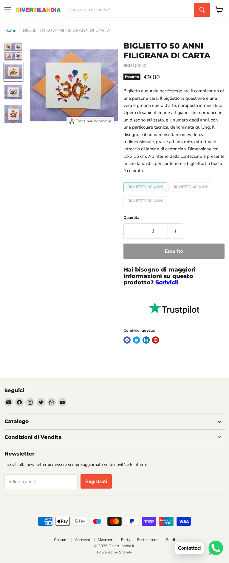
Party (126, 539)
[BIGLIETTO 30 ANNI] (145, 193)
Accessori (83, 539)
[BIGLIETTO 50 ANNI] (145, 207)
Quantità (131, 218)
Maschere (106, 539)
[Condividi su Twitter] (136, 340)
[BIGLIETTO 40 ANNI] (190, 193)
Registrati (96, 481)
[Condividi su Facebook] (127, 340)
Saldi (170, 539)
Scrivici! (167, 282)
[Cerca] (202, 10)
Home (10, 30)
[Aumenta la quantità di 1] (175, 231)
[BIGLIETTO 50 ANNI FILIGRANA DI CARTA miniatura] (13, 51)
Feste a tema (148, 539)
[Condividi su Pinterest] (155, 340)
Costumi (61, 539)
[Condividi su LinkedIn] (146, 340)
